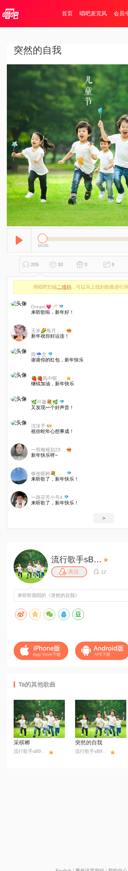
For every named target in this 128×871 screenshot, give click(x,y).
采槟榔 (22, 742)
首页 (67, 13)
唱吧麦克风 (93, 13)
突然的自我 (88, 742)
